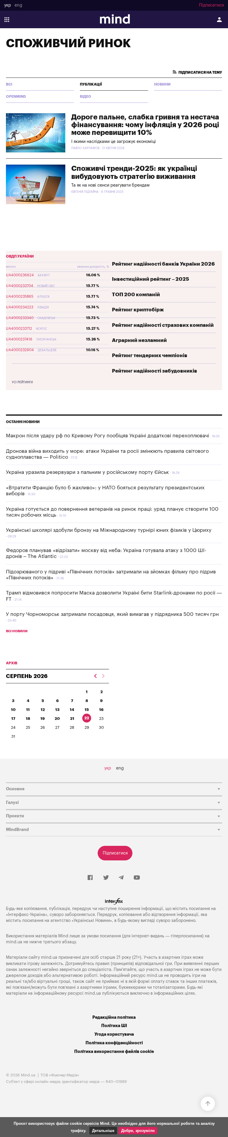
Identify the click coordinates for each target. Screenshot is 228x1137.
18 (28, 718)
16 (101, 710)
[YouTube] (137, 878)
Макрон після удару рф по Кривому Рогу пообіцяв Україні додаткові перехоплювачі (107, 435)
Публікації (91, 84)
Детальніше (103, 1130)
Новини (162, 84)
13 (57, 710)
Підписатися (211, 5)
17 (13, 718)
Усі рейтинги (22, 382)
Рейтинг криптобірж (138, 309)
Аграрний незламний (139, 340)
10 (13, 710)
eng (18, 5)
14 (72, 710)
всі (9, 84)
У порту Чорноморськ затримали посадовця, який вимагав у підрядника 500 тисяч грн (112, 614)
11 (28, 710)
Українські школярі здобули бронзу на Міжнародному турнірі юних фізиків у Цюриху (108, 530)
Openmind (16, 96)
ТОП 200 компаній (136, 294)
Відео (85, 96)
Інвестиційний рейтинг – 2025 (150, 279)
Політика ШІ (114, 1026)
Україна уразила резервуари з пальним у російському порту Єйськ (87, 472)
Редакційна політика (114, 1017)
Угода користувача (114, 1034)
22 (86, 718)
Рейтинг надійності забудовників (154, 370)
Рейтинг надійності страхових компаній (163, 325)
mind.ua (14, 942)
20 (57, 718)
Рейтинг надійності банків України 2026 (163, 263)
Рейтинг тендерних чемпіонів (149, 355)
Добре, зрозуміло (138, 1130)
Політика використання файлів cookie (114, 1051)
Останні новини (23, 422)
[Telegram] (121, 878)
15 (87, 710)
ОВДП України (20, 256)
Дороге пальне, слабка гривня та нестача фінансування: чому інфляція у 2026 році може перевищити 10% (145, 124)
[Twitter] (106, 878)
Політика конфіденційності (114, 1043)
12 (43, 710)
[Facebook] (90, 878)
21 (72, 718)
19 (42, 718)
